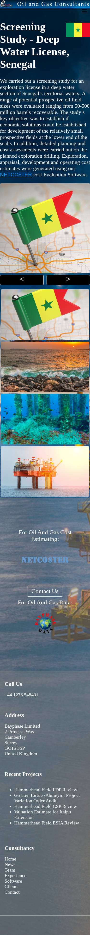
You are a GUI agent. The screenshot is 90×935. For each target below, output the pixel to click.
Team (10, 870)
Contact (12, 892)
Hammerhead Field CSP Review (45, 806)
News (10, 864)
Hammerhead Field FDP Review (45, 789)
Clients (11, 886)
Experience (15, 875)
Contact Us (45, 591)
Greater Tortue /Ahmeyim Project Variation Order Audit (47, 798)
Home (10, 858)
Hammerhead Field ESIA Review (46, 822)
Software (13, 881)
